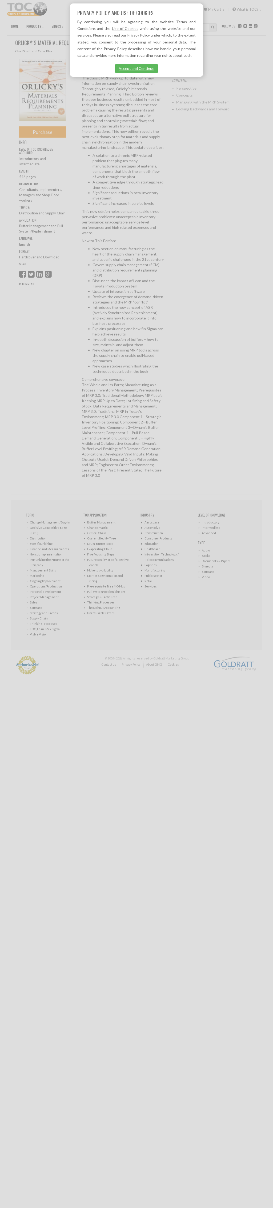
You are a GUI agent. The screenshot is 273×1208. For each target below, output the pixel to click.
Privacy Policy (138, 35)
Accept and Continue (136, 68)
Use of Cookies (125, 28)
